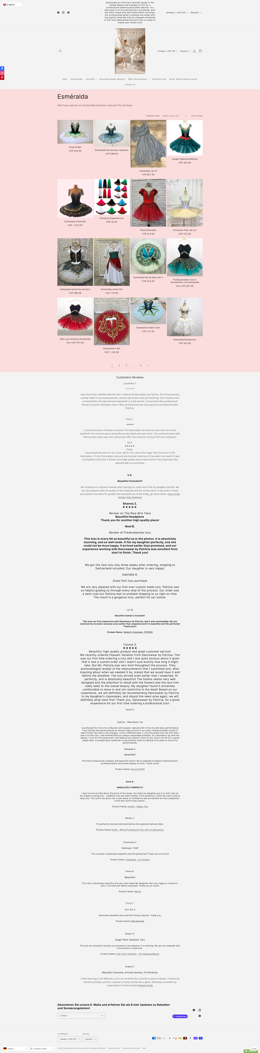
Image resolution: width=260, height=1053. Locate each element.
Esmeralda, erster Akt (112, 289)
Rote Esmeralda (148, 230)
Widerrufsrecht (114, 1048)
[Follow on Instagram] (2, 73)
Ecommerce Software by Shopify (93, 1048)
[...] (149, 493)
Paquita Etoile (145, 985)
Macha (137, 891)
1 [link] (112, 365)
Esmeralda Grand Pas (75, 221)
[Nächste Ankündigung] (159, 12)
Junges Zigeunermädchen (185, 159)
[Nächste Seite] (148, 365)
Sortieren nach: (153, 115)
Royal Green (75, 147)
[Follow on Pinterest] (2, 77)
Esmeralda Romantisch (184, 339)
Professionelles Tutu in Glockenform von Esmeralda (185, 281)
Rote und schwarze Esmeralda (75, 339)
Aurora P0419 (138, 769)
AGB (144, 1048)
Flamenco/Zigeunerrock (112, 218)
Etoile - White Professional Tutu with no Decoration (138, 829)
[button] (60, 51)
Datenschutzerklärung (131, 1048)
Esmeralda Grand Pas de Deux (75, 289)
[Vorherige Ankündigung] (101, 12)
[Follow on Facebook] (2, 68)
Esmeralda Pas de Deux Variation (111, 150)
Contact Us (251, 1051)
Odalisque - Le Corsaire (138, 859)
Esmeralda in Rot (111, 348)
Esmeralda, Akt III (148, 171)
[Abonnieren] (102, 1016)
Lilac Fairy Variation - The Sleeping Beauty (137, 954)
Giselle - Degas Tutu (137, 806)
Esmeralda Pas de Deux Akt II (148, 277)
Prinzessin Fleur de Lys (184, 230)
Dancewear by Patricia (72, 1048)
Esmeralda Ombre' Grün (148, 327)
